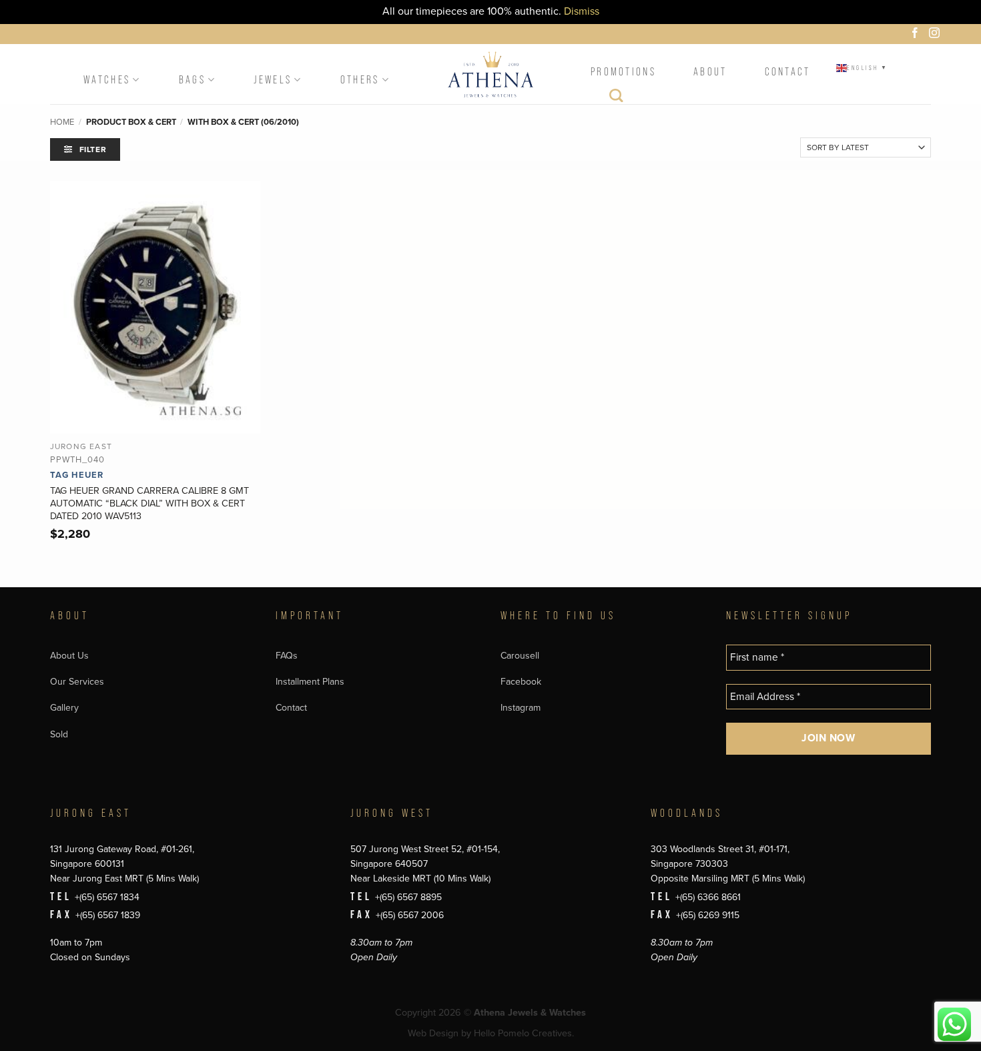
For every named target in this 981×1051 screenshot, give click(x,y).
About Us (69, 655)
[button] (85, 149)
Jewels (273, 79)
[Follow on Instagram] (936, 34)
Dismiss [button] (581, 11)
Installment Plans (310, 681)
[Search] (617, 98)
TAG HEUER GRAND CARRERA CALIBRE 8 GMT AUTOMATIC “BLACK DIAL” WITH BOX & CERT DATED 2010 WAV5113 (149, 503)
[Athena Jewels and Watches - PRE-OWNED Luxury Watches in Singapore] (490, 74)
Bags (192, 79)
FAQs (287, 655)
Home (62, 122)
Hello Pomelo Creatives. (524, 1033)
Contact (788, 71)
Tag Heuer (76, 475)
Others (360, 79)
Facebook (521, 681)
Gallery (64, 707)
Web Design (433, 1033)
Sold (59, 734)
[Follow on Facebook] (917, 34)
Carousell (520, 655)
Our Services (77, 681)
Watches (106, 79)
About (710, 71)
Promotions (623, 71)
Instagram (521, 707)
